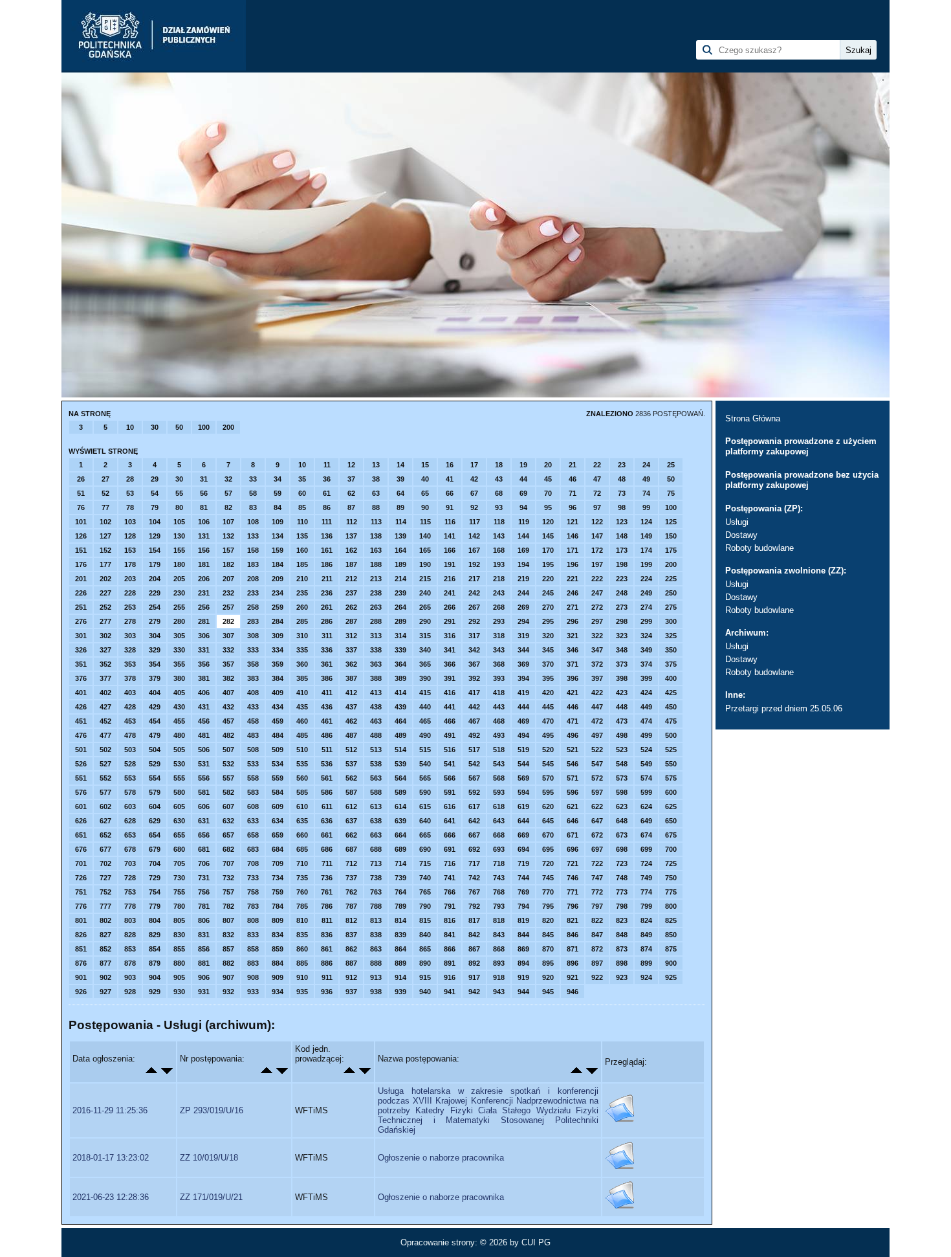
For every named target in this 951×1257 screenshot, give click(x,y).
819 (523, 920)
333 (253, 650)
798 (622, 906)
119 (523, 522)
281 (204, 621)
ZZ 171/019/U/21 (211, 1197)
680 (179, 849)
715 (425, 863)
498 (622, 735)
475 (671, 721)
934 (277, 992)
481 (204, 735)
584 (277, 792)
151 (81, 550)
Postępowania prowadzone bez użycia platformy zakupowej (802, 480)
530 (179, 764)
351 (81, 664)
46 (572, 479)
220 (548, 579)
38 (376, 479)
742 (474, 878)
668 (499, 835)
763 (376, 892)
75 (671, 493)
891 (449, 963)
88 (376, 507)
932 (228, 992)
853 (130, 949)
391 (449, 678)
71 (572, 493)
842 (474, 935)
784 (277, 906)
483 (253, 735)
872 (597, 949)
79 (154, 507)
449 (646, 707)
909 (277, 977)
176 (81, 564)
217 (474, 579)
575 (671, 778)
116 (449, 522)
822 (597, 920)
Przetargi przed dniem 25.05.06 (783, 708)
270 (548, 607)
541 (449, 764)
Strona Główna (752, 418)
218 (499, 579)
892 (474, 963)
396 (572, 678)
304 (154, 636)
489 (400, 735)
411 (327, 692)
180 (179, 564)
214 (400, 579)
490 (425, 735)
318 (499, 636)
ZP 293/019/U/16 (211, 1110)
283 (253, 621)
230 (179, 593)
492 (474, 735)
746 (572, 878)
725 (671, 863)
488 (376, 735)
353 (130, 664)
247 (597, 593)
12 (351, 465)
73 (622, 493)
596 (572, 792)
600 (671, 792)
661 (327, 835)
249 (646, 593)
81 (204, 507)
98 (622, 507)
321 (572, 636)
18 (499, 465)
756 (204, 892)
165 (425, 550)
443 (499, 707)
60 (302, 493)
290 (425, 621)
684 (277, 849)
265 (425, 607)
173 (622, 550)
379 (154, 678)
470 (548, 721)
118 (499, 522)
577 (105, 792)
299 (646, 621)
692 (474, 849)
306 (204, 636)
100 (204, 427)
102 (105, 522)
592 (474, 792)
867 (474, 949)
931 (204, 992)
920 (548, 977)
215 (425, 579)
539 (400, 764)
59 (277, 493)
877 (105, 963)
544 (523, 764)
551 (81, 778)
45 (548, 479)
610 (302, 806)
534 (277, 764)
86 (327, 507)
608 (253, 806)
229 (154, 593)
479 (154, 735)
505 (179, 749)
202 (105, 579)
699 (646, 849)
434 (277, 707)
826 (81, 935)
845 (548, 935)
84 (277, 507)
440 (425, 707)
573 (622, 778)
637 (351, 821)
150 (671, 536)
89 (400, 507)
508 (253, 749)
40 (425, 479)
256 (204, 607)
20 (548, 465)
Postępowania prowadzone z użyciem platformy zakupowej (801, 446)
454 (154, 721)
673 (622, 835)
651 (81, 835)
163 (376, 550)
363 (376, 664)
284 (277, 621)
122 (597, 522)
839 (400, 935)
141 (449, 536)
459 (277, 721)
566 (449, 778)
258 (253, 607)
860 (302, 949)
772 (597, 892)
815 (425, 920)
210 (302, 579)
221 (572, 579)
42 (474, 479)
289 (400, 621)
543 (499, 764)
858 (253, 949)
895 (548, 963)
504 (154, 749)
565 (425, 778)
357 (228, 664)
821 (572, 920)
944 (523, 992)
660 (302, 835)
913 (376, 977)
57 (228, 493)
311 (327, 636)
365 (425, 664)
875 (671, 949)
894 (523, 963)
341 (449, 650)
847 (597, 935)
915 (425, 977)
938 (376, 992)
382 (228, 678)
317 (474, 636)
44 (523, 479)
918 (499, 977)
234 (277, 593)
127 (105, 536)
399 (646, 678)
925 (671, 977)
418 (499, 692)
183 (253, 564)
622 (597, 806)
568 (499, 778)
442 (474, 707)
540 (425, 764)
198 (622, 564)
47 (597, 479)
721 (572, 863)
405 (179, 692)
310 (302, 636)
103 (130, 522)
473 (622, 721)
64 (400, 493)
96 (572, 507)
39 (400, 479)
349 (646, 650)
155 (179, 550)
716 (449, 863)
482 (228, 735)
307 (228, 636)
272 (597, 607)
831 (204, 935)
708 (253, 863)
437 (351, 707)
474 (646, 721)
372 (597, 664)
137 (351, 536)
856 (204, 949)
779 (154, 906)
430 (179, 707)
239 (400, 593)
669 (523, 835)
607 (228, 806)
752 (105, 892)
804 (154, 920)
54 (154, 493)
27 (105, 479)
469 (523, 721)
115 (425, 522)
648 (622, 821)
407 (228, 692)
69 (523, 493)
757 (228, 892)
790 (425, 906)
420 (548, 692)
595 (548, 792)
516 (449, 749)
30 (154, 427)
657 (228, 835)
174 (646, 550)
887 (351, 963)
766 (449, 892)
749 (646, 878)
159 (277, 550)
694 (523, 849)
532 (228, 764)
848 (622, 935)
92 (474, 507)
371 (572, 664)
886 (327, 963)
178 (130, 564)
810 (302, 920)
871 (572, 949)
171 (572, 550)
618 (499, 806)
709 (277, 863)
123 (622, 522)
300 (671, 621)
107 (228, 522)
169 (523, 550)
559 (277, 778)
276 (81, 621)
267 (474, 607)
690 (425, 849)
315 (425, 636)
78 (130, 507)
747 (597, 878)
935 (302, 992)
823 (622, 920)
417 (474, 692)
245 (548, 593)
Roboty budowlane (759, 548)
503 (130, 749)
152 (105, 550)
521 (572, 749)
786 (327, 906)
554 (154, 778)
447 (597, 707)
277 (105, 621)
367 (474, 664)
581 (204, 792)
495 (548, 735)
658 (253, 835)
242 (474, 593)
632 (228, 821)
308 (253, 636)
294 (523, 621)
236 (327, 593)
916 (449, 977)
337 (351, 650)
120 (548, 522)
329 (154, 650)
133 (253, 536)
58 (253, 493)
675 (671, 835)
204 (154, 579)
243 (499, 593)
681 (204, 849)
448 (622, 707)
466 (449, 721)
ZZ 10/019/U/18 (209, 1157)
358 (253, 664)
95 (548, 507)
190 (425, 564)
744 (523, 878)
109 (277, 522)
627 (105, 821)
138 (376, 536)
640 (425, 821)
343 (499, 650)
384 (277, 678)
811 (327, 920)
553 (130, 778)
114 (400, 522)
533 (253, 764)
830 (179, 935)
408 (253, 692)
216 (449, 579)
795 (548, 906)
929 (154, 992)
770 (548, 892)
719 (523, 863)
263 (376, 607)
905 (179, 977)
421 (572, 692)
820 (548, 920)
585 (302, 792)
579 (154, 792)
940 (425, 992)
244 (523, 593)
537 (351, 764)
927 (105, 992)
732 (228, 878)
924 (646, 977)
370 (548, 664)
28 (130, 479)
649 (646, 821)
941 (449, 992)
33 (253, 479)
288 (376, 621)
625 (671, 806)
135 (302, 536)
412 (351, 692)
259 (277, 607)
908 (253, 977)
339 (400, 650)
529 (154, 764)
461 (327, 721)
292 (474, 621)
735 (302, 878)
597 (597, 792)
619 (523, 806)
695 (548, 849)
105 (179, 522)
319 (523, 636)
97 (597, 507)
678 (130, 849)
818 (499, 920)
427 (105, 707)
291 (449, 621)
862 (351, 949)
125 (671, 522)
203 (130, 579)
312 (351, 636)
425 (671, 692)
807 (228, 920)
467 (474, 721)
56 (204, 493)
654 (154, 835)
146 (572, 536)
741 (449, 878)
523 (622, 749)
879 (154, 963)
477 (105, 735)
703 (130, 863)
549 (646, 764)
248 (622, 593)
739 (400, 878)
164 (400, 550)
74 (646, 493)
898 (622, 963)
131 (204, 536)
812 (351, 920)
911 (327, 977)
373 (622, 664)
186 (327, 564)
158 (253, 550)
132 (228, 536)
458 (253, 721)
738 (376, 878)
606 (204, 806)
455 (179, 721)
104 (154, 522)
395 (548, 678)
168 (499, 550)
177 (105, 564)
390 (425, 678)
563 (376, 778)
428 (130, 707)
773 (622, 892)
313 (376, 636)
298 (622, 621)
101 (81, 522)
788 (376, 906)
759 (277, 892)
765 (425, 892)
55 (179, 493)
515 (425, 749)
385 (302, 678)
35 (302, 479)
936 (327, 992)
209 (277, 579)
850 (671, 935)
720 (548, 863)
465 (425, 721)
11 (327, 465)
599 (646, 792)
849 (646, 935)
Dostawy (741, 535)
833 (253, 935)
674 (646, 835)
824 (646, 920)
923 (622, 977)
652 (105, 835)
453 (130, 721)
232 (228, 593)
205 (179, 579)
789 (400, 906)
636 (327, 821)
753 (130, 892)
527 (105, 764)
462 (351, 721)
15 (425, 465)
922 (597, 977)
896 (572, 963)
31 (204, 479)
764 (400, 892)
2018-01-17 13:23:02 (110, 1157)
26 (81, 479)
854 (154, 949)
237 (351, 593)
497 (597, 735)
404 (154, 692)
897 (597, 963)
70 (548, 493)
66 (450, 493)
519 (523, 749)
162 (351, 550)
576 (81, 792)
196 (572, 564)
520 (548, 749)
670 (548, 835)
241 (449, 593)
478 (130, 735)
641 (449, 821)
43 (499, 479)
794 (523, 906)
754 (154, 892)
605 (179, 806)
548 (622, 764)
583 (253, 792)
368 (499, 664)
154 (154, 550)
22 (597, 465)
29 (154, 479)
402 (105, 692)
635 (302, 821)
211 (327, 579)
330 (179, 650)
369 (523, 664)
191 (449, 564)
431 (204, 707)
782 (228, 906)
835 (302, 935)
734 (277, 878)
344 (523, 650)
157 (228, 550)
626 (81, 821)
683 (253, 849)
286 (327, 621)
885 (302, 963)
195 (548, 564)
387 (351, 678)
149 (646, 536)
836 (327, 935)
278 (130, 621)
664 (400, 835)
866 (449, 949)
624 (646, 806)
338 (376, 650)
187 (351, 564)
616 (449, 806)
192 (474, 564)
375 (671, 664)
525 (671, 749)
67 (474, 493)
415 (425, 692)
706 (204, 863)
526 (81, 764)
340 (425, 650)
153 (130, 550)
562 (351, 778)
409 (277, 692)
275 (671, 607)
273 (622, 607)
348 (622, 650)
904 (154, 977)
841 (449, 935)
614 (400, 806)
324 (646, 636)
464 (400, 721)
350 (671, 650)
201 (81, 579)
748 (622, 878)
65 (425, 493)
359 (277, 664)
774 (646, 892)
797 (597, 906)
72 (597, 493)
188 (376, 564)
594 (523, 792)
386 (327, 678)
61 (327, 493)
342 (474, 650)
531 (204, 764)
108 (253, 522)
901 (81, 977)
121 (572, 522)
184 (277, 564)
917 (474, 977)
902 (105, 977)
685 (302, 849)
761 (327, 892)
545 (548, 764)
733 (253, 878)
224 (646, 579)
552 (105, 778)
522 (597, 749)
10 (130, 427)
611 (327, 806)
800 (671, 906)
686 (327, 849)
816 (449, 920)
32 (228, 479)
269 (523, 607)
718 (499, 863)
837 (351, 935)
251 (81, 607)
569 (523, 778)
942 (474, 992)
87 (351, 507)
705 (179, 863)
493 (499, 735)
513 (376, 749)
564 (400, 778)
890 (425, 963)
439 (400, 707)
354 (154, 664)
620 (548, 806)
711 (327, 863)
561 (327, 778)
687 (351, 849)
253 (130, 607)
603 (130, 806)
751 (81, 892)
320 (548, 636)
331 (204, 650)
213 (376, 579)
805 (179, 920)
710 (302, 863)
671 (572, 835)
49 (646, 479)
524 (646, 749)
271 (572, 607)
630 (179, 821)
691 (449, 849)
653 (130, 835)
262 (351, 607)
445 (548, 707)
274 (646, 607)
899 (646, 963)
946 (572, 992)
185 (302, 564)
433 (253, 707)
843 (499, 935)
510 (302, 749)
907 (228, 977)
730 (179, 878)
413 (376, 692)
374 (646, 664)
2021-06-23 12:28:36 (110, 1197)
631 (204, 821)
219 (523, 579)
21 (572, 465)
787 (351, 906)
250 (671, 593)
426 (81, 707)
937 (351, 992)
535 (302, 764)
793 (499, 906)
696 (572, 849)
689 (400, 849)
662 (351, 835)
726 (81, 878)
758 (253, 892)
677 (105, 849)
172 (597, 550)
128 (130, 536)
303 (130, 636)
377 (105, 678)
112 (351, 522)
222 (597, 579)
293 (499, 621)
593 (499, 792)
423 (622, 692)
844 (523, 935)
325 (671, 636)
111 (327, 522)
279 (154, 621)
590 (425, 792)
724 (646, 863)
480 (179, 735)
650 (671, 821)
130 (179, 536)
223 (622, 579)
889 (400, 963)
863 (376, 949)
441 (449, 707)
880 (179, 963)
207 (228, 579)
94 (523, 507)
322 (597, 636)
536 (327, 764)
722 (597, 863)
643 (499, 821)
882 (228, 963)
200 (228, 427)
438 (376, 707)
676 (81, 849)
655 (179, 835)
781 (204, 906)
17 (474, 465)
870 (548, 949)
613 (376, 806)
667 (474, 835)
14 (400, 465)
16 (450, 465)
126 (81, 536)
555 (179, 778)
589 (400, 792)
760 (302, 892)
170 (548, 550)
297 (597, 621)
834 (277, 935)
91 (450, 507)
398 (622, 678)
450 (671, 707)
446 (572, 707)
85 (302, 507)
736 (327, 878)
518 (499, 749)
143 (499, 536)
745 (548, 878)
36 (327, 479)
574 (646, 778)
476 (81, 735)
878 (130, 963)
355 (179, 664)
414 (400, 692)
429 (154, 707)
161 (327, 550)
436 (327, 707)
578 (130, 792)
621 (572, 806)
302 (105, 636)
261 (327, 607)
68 (499, 493)
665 (425, 835)
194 (523, 564)
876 (81, 963)
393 (499, 678)
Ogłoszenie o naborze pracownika (441, 1157)
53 (130, 493)
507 (228, 749)
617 (474, 806)
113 (376, 522)
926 (81, 992)
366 (449, 664)
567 (474, 778)
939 (400, 992)
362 (351, 664)
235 (302, 593)
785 (302, 906)
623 (622, 806)
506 (204, 749)
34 (277, 479)
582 (228, 792)
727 (105, 878)
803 (130, 920)
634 (277, 821)
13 (376, 465)
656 (204, 835)
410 (302, 692)
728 (130, 878)
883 (253, 963)
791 (449, 906)
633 (253, 821)
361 (327, 664)
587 (351, 792)
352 (105, 664)
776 (81, 906)
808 (253, 920)
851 (81, 949)
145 (548, 536)
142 (474, 536)
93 (499, 507)
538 (376, 764)
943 (499, 992)
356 (204, 664)
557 (228, 778)
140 (425, 536)
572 (597, 778)
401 (81, 692)
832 (228, 935)
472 (597, 721)
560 (302, 778)
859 (277, 949)
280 (179, 621)
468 (499, 721)
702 (105, 863)
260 (302, 607)
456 (204, 721)
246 (572, 593)
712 (351, 863)
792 (474, 906)
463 (376, 721)
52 (105, 493)
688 (376, 849)
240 (425, 593)
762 (351, 892)
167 (474, 550)
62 (351, 493)
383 (253, 678)
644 (523, 821)
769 (523, 892)
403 (130, 692)
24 (646, 465)
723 (622, 863)
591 (449, 792)
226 (81, 593)
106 (204, 522)
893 (499, 963)
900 (671, 963)
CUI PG (536, 1242)
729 (154, 878)
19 (523, 465)
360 (302, 664)
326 (81, 650)
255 (179, 607)
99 (646, 507)
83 (253, 507)
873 (622, 949)
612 (351, 806)
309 (277, 636)
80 (179, 507)
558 (253, 778)
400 (671, 678)
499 (646, 735)
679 (154, 849)
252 (105, 607)
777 (105, 906)
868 (499, 949)
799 (646, 906)
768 (499, 892)
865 (425, 949)
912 (351, 977)
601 (81, 806)
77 (105, 507)
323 (622, 636)
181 (204, 564)
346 (572, 650)
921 (572, 977)
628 (130, 821)
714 (400, 863)
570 (548, 778)
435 (302, 707)
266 (449, 607)
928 (130, 992)
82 (228, 507)
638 (376, 821)
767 (474, 892)
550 (671, 764)
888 (376, 963)
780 (179, 906)
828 (130, 935)
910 (302, 977)
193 (499, 564)
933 (253, 992)
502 (105, 749)
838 (376, 935)
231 (204, 593)
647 (597, 821)
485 (302, 735)
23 (622, 465)
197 (597, 564)
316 (449, 636)
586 (327, 792)
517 (474, 749)
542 (474, 764)
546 (572, 764)
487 (351, 735)
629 (154, 821)
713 (376, 863)
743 (499, 878)
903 (130, 977)
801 (81, 920)
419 (523, 692)
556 (204, 778)
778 (130, 906)
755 (179, 892)
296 (572, 621)
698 (622, 849)
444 (523, 707)
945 (548, 992)
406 (204, 692)
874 (646, 949)
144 (523, 536)
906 (204, 977)
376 (81, 678)
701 (81, 863)
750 (671, 878)
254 (154, 607)
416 (449, 692)
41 (450, 479)
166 (449, 550)
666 (449, 835)
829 (154, 935)
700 (671, 849)
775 (671, 892)
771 (572, 892)
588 (376, 792)
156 (204, 550)
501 (81, 749)
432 (228, 707)
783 (253, 906)
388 (376, 678)
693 (499, 849)
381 (204, 678)
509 (277, 749)
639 (400, 821)
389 (400, 678)
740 (425, 878)
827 (105, 935)
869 (523, 949)
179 (154, 564)
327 (105, 650)
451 (81, 721)
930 (179, 992)
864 (400, 949)
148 (622, 536)
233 (253, 593)
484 (277, 735)
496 (572, 735)
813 (376, 920)
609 (277, 806)
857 (228, 949)
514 (400, 749)
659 (277, 835)
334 (277, 650)
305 (179, 636)
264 (400, 607)
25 (671, 465)
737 (351, 878)
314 (400, 636)
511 (327, 749)
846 (572, 935)
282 (228, 621)
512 (351, 749)
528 (130, 764)
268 (499, 607)
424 (646, 692)
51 (81, 493)
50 (179, 427)
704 (154, 863)
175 (671, 550)
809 (277, 920)
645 (548, 821)
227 (105, 593)
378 (130, 678)
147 (597, 536)
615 (425, 806)
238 (376, 593)
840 (425, 935)
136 (327, 536)
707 (228, 863)
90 (425, 507)
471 (572, 721)
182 (228, 564)
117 (474, 522)
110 (302, 522)
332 (228, 650)
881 (204, 963)
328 (130, 650)
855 (179, 949)
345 (548, 650)
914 (400, 977)
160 (302, 550)
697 (597, 849)
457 (228, 721)
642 (474, 821)
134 (277, 536)
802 (105, 920)
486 (327, 735)
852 (105, 949)
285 (302, 621)
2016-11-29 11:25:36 (110, 1110)
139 (400, 536)
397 (597, 678)
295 (548, 621)
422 (597, 692)
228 (130, 593)
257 (228, 607)
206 (204, 579)
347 (597, 650)
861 (327, 949)
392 (474, 678)
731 (204, 878)
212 (351, 579)
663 (376, 835)
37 (351, 479)
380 (179, 678)
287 (351, 621)
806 (204, 920)
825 (671, 920)
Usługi (737, 522)
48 (622, 479)
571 (572, 778)
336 (327, 650)
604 (154, 806)
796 (572, 906)
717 (474, 863)
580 (179, 792)
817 (474, 920)
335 (302, 650)
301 (81, 636)
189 (400, 564)
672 (597, 835)
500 (671, 735)
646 (572, 821)
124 (646, 522)
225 (671, 579)
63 (376, 493)
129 (154, 536)
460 (302, 721)
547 (597, 764)
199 (646, 564)
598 (622, 792)
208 (253, 579)
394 (523, 678)
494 (523, 735)
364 (400, 664)
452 (105, 721)
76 (81, 507)
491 (449, 735)
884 (277, 963)
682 (228, 849)
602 (105, 806)
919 (523, 977)
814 (400, 920)
